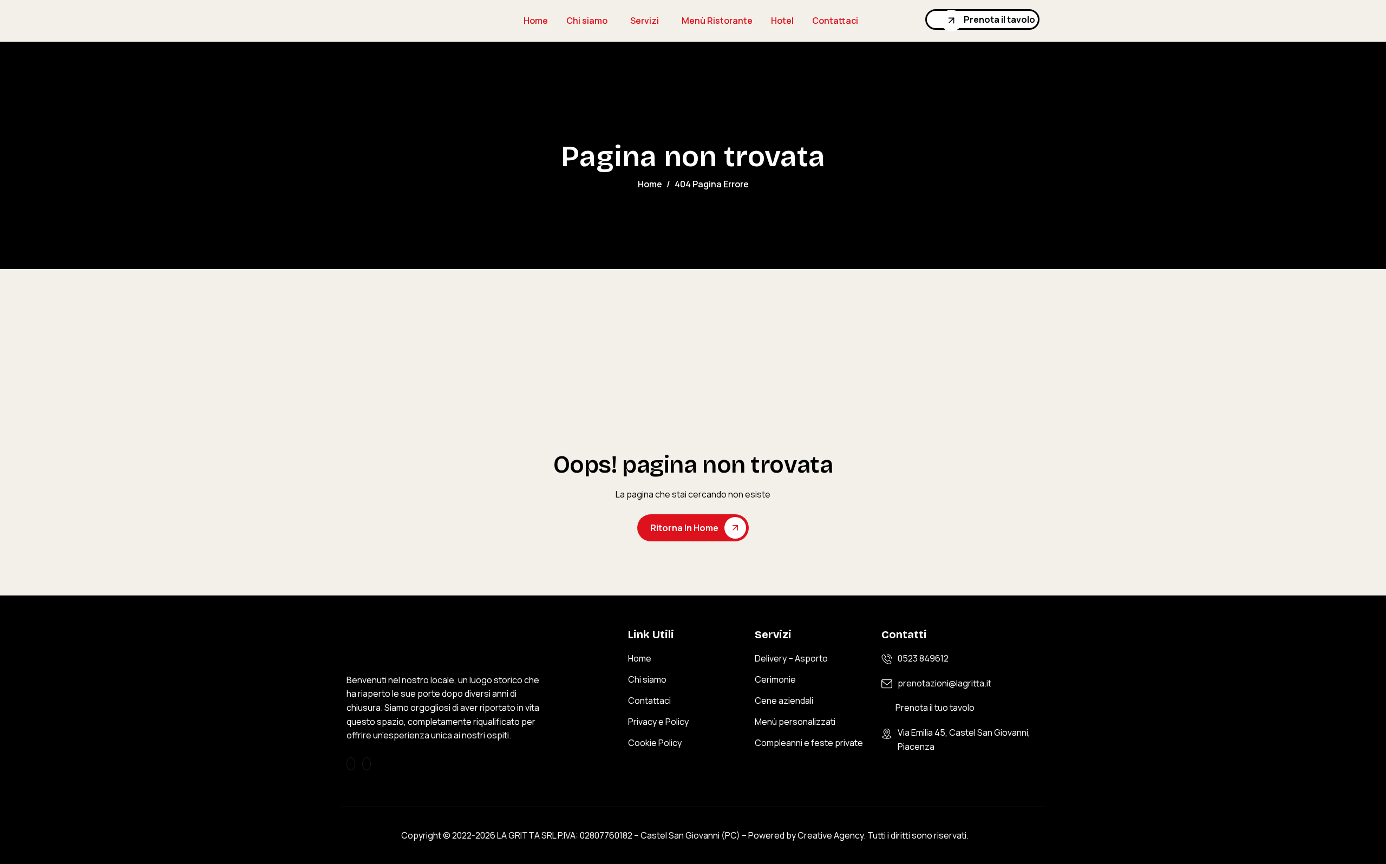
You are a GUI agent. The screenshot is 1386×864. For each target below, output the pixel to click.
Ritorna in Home (684, 528)
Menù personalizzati (795, 722)
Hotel (782, 21)
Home (536, 21)
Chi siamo (586, 21)
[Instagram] (350, 763)
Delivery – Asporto (791, 658)
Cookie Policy (655, 743)
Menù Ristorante (717, 21)
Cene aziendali (784, 700)
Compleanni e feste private (809, 743)
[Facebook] (366, 763)
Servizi (644, 21)
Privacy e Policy (658, 722)
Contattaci (835, 21)
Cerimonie (775, 679)
